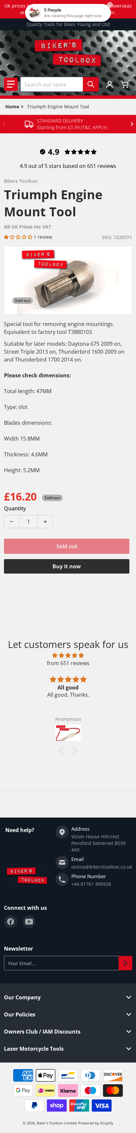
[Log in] (109, 84)
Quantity (15, 508)
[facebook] (10, 921)
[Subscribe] (125, 963)
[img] (68, 655)
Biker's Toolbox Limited (57, 1122)
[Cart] (125, 84)
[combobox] (59, 84)
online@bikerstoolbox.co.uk (101, 867)
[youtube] (29, 921)
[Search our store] (91, 84)
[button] (11, 84)
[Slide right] (132, 124)
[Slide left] (4, 124)
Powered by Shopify (95, 1122)
